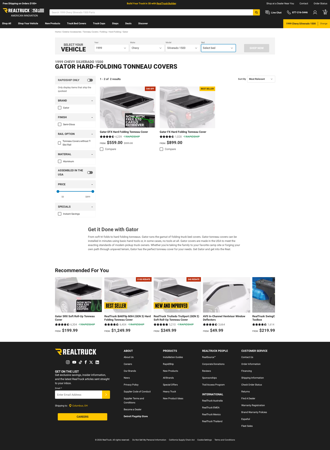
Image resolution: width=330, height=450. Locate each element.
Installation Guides (173, 357)
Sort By (242, 79)
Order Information (251, 364)
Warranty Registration (253, 405)
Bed (203, 42)
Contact (304, 3)
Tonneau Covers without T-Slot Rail (77, 143)
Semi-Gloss (69, 124)
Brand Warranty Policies (254, 412)
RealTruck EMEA (210, 407)
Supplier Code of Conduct (137, 391)
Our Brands (130, 370)
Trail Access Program (213, 384)
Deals (128, 23)
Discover (143, 23)
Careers (128, 364)
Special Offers (170, 384)
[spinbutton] (63, 197)
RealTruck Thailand (212, 421)
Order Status (320, 3)
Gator (66, 107)
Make (132, 42)
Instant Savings (71, 213)
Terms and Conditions (224, 440)
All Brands (168, 377)
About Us (129, 357)
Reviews (206, 370)
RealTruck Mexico (211, 414)
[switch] (75, 80)
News (127, 377)
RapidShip (168, 364)
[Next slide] (271, 305)
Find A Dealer (248, 398)
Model (168, 42)
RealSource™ (209, 357)
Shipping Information (252, 377)
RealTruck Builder (166, 3)
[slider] (58, 191)
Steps (115, 23)
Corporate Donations (213, 364)
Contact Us (247, 357)
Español (245, 419)
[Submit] (106, 394)
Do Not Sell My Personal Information (149, 440)
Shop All (6, 23)
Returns (245, 391)
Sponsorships (209, 377)
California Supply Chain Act (182, 440)
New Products (52, 23)
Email (58, 388)
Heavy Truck (169, 391)
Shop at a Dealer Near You (280, 3)
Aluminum (68, 161)
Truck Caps (99, 23)
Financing (246, 370)
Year (96, 42)
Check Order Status (251, 384)
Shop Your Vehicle (28, 23)
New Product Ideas (173, 398)
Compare (110, 149)
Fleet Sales (247, 426)
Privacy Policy (131, 384)
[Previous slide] (58, 305)
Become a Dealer (132, 409)
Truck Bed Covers (76, 23)
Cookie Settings (204, 440)
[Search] (256, 12)
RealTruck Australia (212, 400)
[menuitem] (6, 23)
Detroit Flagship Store (136, 416)
